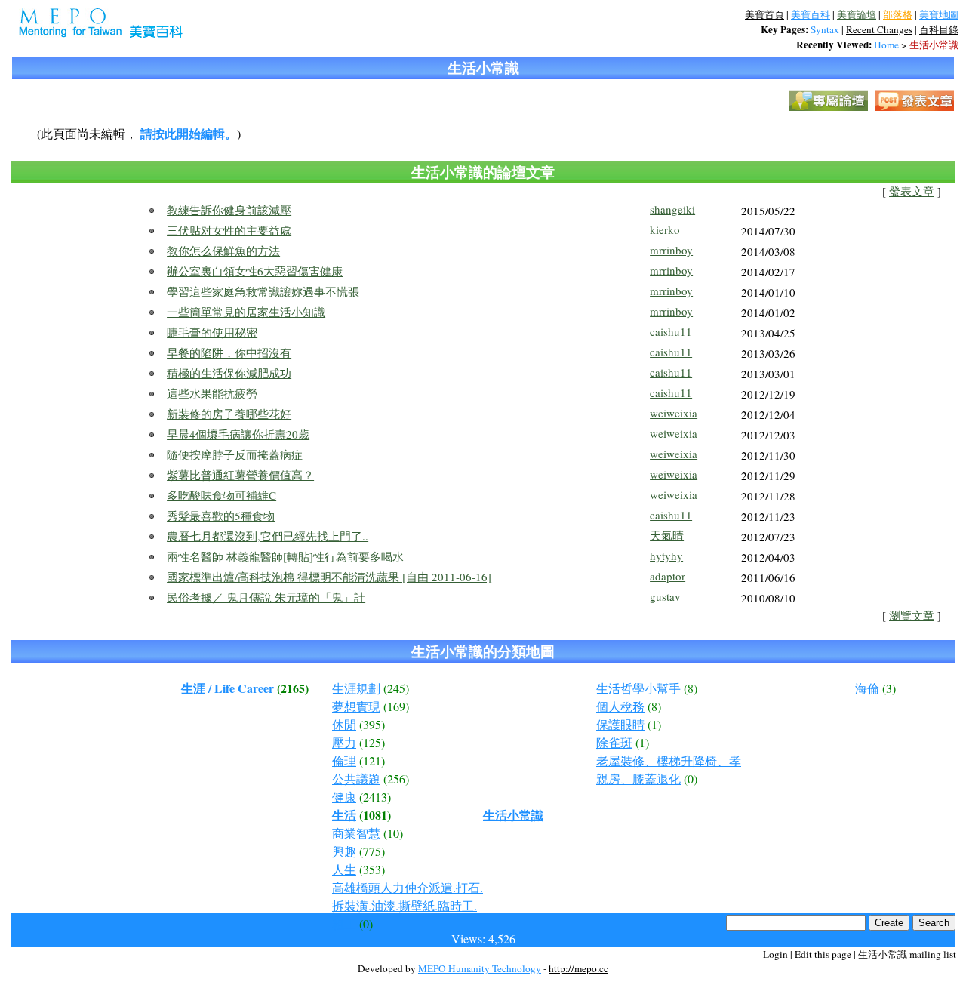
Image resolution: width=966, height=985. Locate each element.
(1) (654, 724)
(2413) (375, 797)
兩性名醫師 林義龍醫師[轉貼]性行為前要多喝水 (285, 556)
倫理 (344, 760)
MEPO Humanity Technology (479, 968)
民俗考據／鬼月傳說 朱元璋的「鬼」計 (266, 597)
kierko (665, 229)
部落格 (897, 14)
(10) (393, 833)
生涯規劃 (356, 688)
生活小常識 (933, 44)
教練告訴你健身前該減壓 (229, 209)
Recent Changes (879, 29)
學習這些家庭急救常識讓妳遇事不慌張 (263, 291)
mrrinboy (671, 249)
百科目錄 (938, 29)
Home (886, 44)
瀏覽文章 (911, 615)
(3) (889, 688)
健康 (344, 797)
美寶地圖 (938, 14)
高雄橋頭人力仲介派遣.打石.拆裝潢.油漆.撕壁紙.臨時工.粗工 (407, 905)
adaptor (667, 575)
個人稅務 (620, 706)
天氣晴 (667, 535)
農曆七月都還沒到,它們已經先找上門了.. (267, 535)
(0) (366, 923)
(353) (372, 869)
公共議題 (356, 778)
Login (775, 954)
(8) (690, 688)
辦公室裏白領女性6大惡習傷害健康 (255, 271)
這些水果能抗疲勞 (212, 393)
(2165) (293, 688)
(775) (372, 851)
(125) (372, 742)
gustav (665, 596)
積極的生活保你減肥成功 (229, 372)
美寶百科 (810, 14)
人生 (344, 869)
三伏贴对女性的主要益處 (229, 230)
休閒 (344, 724)
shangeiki (672, 209)
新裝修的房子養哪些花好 (229, 413)
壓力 (344, 742)
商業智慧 (356, 833)
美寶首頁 (764, 14)
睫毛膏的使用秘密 (212, 332)
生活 (344, 814)
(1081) (375, 814)
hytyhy (666, 555)
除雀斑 (614, 742)
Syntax (825, 29)
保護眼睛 (620, 724)
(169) (396, 706)
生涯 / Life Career (227, 688)
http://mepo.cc (578, 968)
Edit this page (823, 954)
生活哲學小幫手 (638, 688)
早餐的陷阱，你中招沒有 (229, 352)
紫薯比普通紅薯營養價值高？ (240, 474)
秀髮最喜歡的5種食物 (221, 515)
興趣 (344, 851)
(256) (396, 778)
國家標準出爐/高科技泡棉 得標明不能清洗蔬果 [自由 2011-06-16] (329, 576)
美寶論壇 (856, 14)
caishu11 (671, 331)
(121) (372, 760)
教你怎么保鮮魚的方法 (223, 250)
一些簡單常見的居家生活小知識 (246, 311)
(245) (396, 688)
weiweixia (673, 412)
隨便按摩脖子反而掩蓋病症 (235, 454)
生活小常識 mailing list (907, 954)
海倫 (867, 688)
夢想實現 (356, 706)
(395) (372, 724)
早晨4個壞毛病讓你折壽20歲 (238, 434)
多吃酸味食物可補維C (221, 495)
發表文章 (911, 191)
